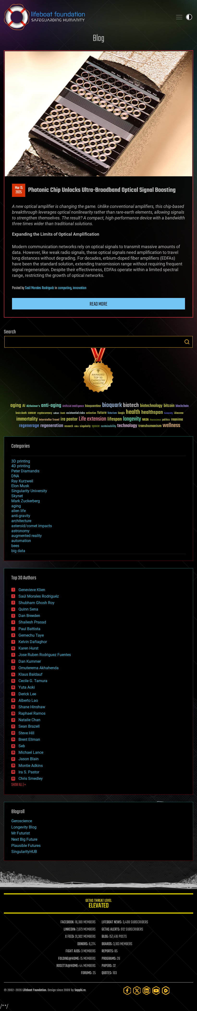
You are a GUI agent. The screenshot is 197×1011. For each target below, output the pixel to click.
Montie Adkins (30, 765)
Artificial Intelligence (73, 406)
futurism (112, 413)
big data (18, 550)
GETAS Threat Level (98, 904)
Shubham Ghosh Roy (36, 602)
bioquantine (93, 406)
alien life (18, 510)
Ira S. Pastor (28, 772)
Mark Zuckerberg (25, 501)
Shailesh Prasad (32, 622)
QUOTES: (107, 973)
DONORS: (82, 944)
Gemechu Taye (31, 635)
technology (127, 426)
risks (76, 426)
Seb (21, 746)
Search (187, 342)
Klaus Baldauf (30, 674)
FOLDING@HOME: (69, 959)
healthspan (152, 413)
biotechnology (151, 405)
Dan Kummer (29, 661)
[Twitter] (137, 990)
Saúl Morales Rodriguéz (39, 288)
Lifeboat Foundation (34, 990)
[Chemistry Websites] (98, 371)
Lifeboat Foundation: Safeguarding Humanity (86, 17)
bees (15, 545)
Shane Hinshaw (31, 707)
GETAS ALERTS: (111, 929)
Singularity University (29, 491)
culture (56, 413)
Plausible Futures (26, 845)
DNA (15, 476)
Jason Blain (28, 759)
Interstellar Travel (49, 420)
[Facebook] (127, 990)
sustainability (108, 426)
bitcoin (169, 405)
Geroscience (21, 821)
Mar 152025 (19, 190)
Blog (98, 39)
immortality (27, 419)
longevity (132, 419)
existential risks (75, 413)
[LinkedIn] (146, 990)
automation (21, 540)
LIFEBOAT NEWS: (112, 922)
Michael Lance (30, 752)
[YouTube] (156, 990)
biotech (131, 405)
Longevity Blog (24, 827)
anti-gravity (20, 516)
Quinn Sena (28, 609)
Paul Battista (29, 629)
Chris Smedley (30, 778)
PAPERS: (107, 966)
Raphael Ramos (31, 713)
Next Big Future (24, 839)
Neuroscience (155, 420)
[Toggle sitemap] (179, 17)
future (101, 413)
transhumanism (149, 426)
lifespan (114, 419)
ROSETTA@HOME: (67, 966)
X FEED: (69, 937)
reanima (177, 419)
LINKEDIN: (70, 929)
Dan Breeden (29, 615)
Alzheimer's (33, 406)
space (96, 426)
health (133, 412)
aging (15, 406)
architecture (21, 521)
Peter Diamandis (25, 471)
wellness (171, 426)
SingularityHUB (24, 851)
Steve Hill (26, 733)
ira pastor (69, 419)
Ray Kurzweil (22, 481)
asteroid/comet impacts (31, 526)
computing (64, 288)
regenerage (29, 425)
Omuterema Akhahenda (38, 668)
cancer (32, 413)
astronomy (20, 531)
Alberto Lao (28, 700)
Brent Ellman (29, 739)
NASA (145, 420)
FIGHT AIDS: (73, 951)
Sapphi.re (80, 990)
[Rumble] (166, 990)
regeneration (51, 425)
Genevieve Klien (31, 590)
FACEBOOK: (67, 922)
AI (23, 406)
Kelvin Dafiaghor (32, 642)
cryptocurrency (44, 413)
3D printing (20, 461)
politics (166, 420)
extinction (91, 413)
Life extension (92, 419)
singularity (85, 426)
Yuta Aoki (26, 687)
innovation (79, 288)
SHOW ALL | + (18, 785)
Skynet (17, 496)
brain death (21, 413)
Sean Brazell (29, 726)
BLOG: (105, 937)
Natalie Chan (29, 720)
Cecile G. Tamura (32, 681)
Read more (98, 304)
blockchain (182, 406)
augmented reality (26, 535)
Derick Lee (27, 694)
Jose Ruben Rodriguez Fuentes (44, 654)
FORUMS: (86, 973)
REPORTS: (108, 951)
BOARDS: (107, 944)
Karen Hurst (28, 648)
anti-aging (51, 406)
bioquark (112, 405)
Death (62, 413)
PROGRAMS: (109, 959)
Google (121, 413)
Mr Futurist (20, 833)
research (68, 426)
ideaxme (178, 413)
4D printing (20, 466)
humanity (168, 413)
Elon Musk (20, 486)
